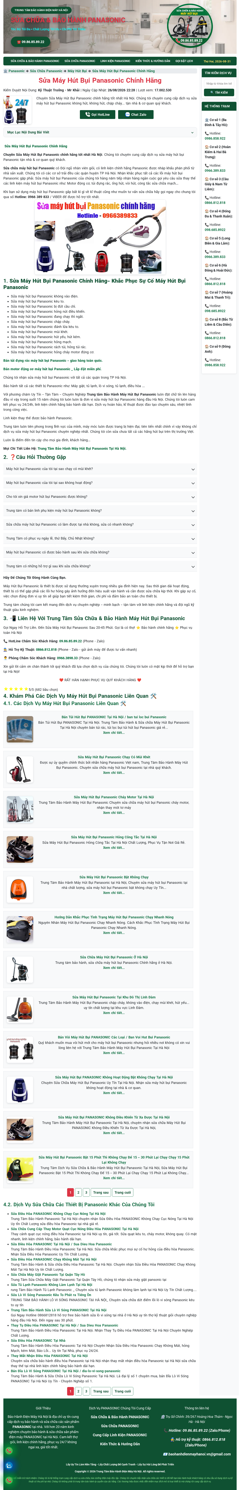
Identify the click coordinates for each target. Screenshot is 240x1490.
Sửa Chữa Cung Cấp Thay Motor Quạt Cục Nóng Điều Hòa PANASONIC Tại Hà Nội (75, 1229)
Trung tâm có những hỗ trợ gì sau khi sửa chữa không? (48, 566)
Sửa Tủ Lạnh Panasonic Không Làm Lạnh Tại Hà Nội (51, 1285)
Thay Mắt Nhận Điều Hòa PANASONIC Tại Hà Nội (49, 1356)
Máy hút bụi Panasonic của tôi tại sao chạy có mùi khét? (49, 469)
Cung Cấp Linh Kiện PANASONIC (120, 1435)
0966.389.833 (215, 171)
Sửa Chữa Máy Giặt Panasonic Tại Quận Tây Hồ (48, 1275)
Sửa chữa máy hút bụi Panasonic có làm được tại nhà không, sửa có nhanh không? (70, 524)
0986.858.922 (215, 138)
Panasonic (17, 71)
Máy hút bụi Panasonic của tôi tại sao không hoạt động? (49, 483)
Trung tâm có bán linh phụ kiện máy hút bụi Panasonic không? (54, 510)
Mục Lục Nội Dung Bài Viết (28, 132)
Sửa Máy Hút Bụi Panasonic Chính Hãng (123, 71)
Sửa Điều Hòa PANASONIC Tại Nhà (38, 1340)
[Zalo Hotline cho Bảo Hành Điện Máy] (9, 1465)
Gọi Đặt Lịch (184, 61)
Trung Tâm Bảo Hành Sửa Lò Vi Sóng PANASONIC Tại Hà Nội (58, 1310)
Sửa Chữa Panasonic (46, 71)
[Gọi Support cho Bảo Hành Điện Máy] (9, 1480)
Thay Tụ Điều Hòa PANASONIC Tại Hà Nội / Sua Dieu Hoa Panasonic (64, 1325)
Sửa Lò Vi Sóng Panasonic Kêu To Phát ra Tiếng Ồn (51, 1295)
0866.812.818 (215, 203)
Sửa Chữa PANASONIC (120, 1426)
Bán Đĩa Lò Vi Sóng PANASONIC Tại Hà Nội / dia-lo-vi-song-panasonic (65, 1371)
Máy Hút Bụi (77, 71)
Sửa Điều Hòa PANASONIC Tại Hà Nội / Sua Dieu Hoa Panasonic (61, 1244)
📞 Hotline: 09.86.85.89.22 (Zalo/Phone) (196, 1430)
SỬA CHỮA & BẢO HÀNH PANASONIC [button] (35, 61)
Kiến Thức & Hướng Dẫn (153, 61)
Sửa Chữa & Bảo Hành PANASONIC (120, 1417)
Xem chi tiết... (114, 733)
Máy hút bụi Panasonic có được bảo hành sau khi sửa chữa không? (57, 552)
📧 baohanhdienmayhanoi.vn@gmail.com (197, 1454)
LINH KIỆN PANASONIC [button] (115, 61)
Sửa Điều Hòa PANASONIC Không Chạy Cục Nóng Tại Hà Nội (58, 1214)
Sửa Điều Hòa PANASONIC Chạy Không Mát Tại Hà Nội (54, 1259)
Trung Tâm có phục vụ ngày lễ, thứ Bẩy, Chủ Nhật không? (50, 538)
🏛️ (6, 71)
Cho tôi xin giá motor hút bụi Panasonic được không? (46, 497)
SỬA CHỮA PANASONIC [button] (79, 61)
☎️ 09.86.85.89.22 (30, 42)
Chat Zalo (138, 115)
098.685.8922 (215, 230)
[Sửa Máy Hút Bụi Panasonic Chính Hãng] (17, 110)
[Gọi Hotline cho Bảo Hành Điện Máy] (9, 1450)
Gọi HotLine (101, 115)
